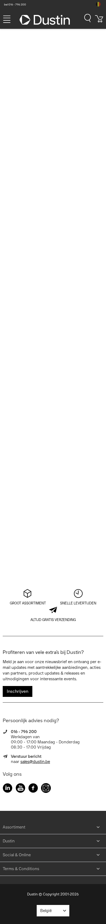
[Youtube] (20, 789)
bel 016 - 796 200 (15, 4)
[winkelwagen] (99, 21)
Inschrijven (17, 691)
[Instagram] (46, 789)
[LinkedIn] (8, 789)
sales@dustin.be (35, 761)
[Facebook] (33, 789)
